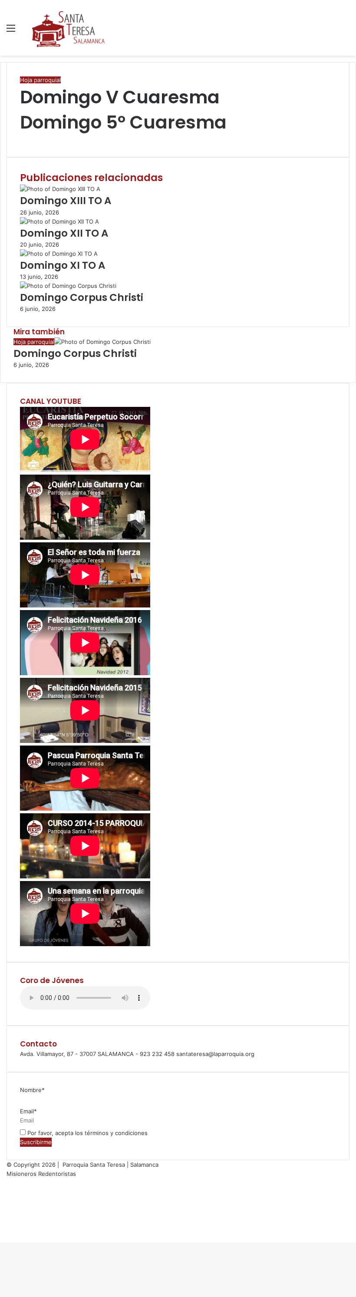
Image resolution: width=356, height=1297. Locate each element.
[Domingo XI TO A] (59, 253)
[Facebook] (21, 138)
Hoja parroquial (40, 79)
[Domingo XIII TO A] (60, 188)
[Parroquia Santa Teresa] (68, 28)
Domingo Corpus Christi (81, 297)
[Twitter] (22, 138)
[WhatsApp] (24, 138)
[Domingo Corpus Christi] (68, 285)
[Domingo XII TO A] (59, 221)
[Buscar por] (345, 31)
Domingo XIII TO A (65, 201)
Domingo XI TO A (62, 265)
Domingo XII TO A (64, 233)
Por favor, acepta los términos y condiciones (87, 1132)
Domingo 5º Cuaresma (123, 122)
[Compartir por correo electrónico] (26, 138)
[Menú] (11, 31)
